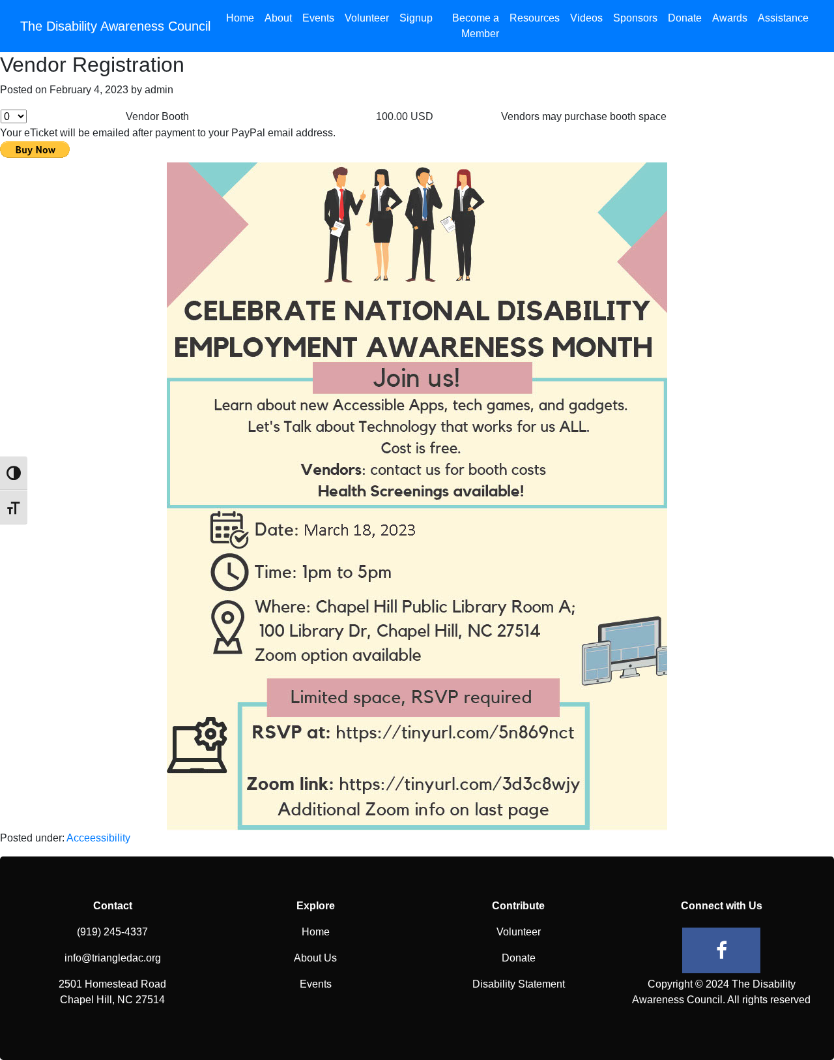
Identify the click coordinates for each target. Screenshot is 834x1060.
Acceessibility (98, 837)
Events (318, 17)
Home (240, 17)
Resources (535, 17)
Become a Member (475, 25)
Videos (586, 17)
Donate (685, 17)
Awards (729, 17)
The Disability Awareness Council (115, 26)
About (278, 17)
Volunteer (367, 17)
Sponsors (635, 17)
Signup (416, 17)
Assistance (783, 17)
